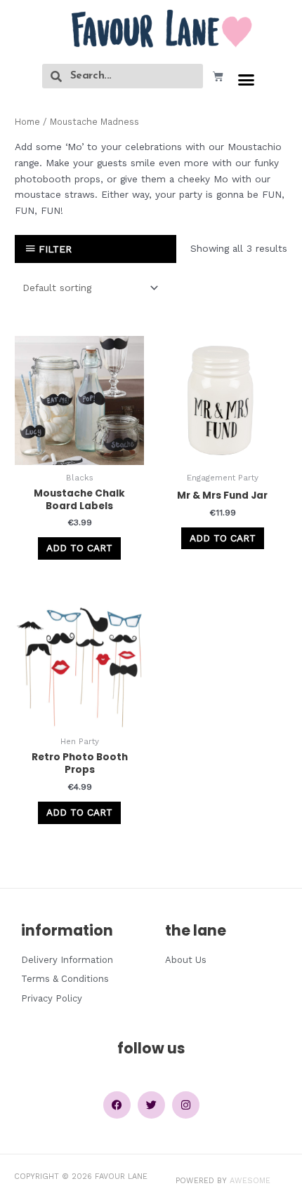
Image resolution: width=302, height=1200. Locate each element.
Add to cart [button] (79, 547)
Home (27, 121)
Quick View (79, 453)
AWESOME (250, 1180)
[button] (246, 80)
